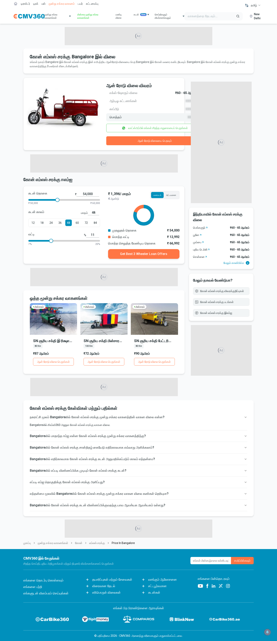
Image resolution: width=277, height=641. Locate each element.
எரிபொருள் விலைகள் (106, 592)
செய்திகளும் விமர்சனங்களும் (163, 16)
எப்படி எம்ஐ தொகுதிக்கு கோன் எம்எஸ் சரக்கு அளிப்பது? (67, 482)
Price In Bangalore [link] (123, 543)
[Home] (29, 16)
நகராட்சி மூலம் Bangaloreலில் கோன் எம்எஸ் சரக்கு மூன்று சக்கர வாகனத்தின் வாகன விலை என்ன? (97, 417)
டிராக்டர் (25, 3)
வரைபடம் (157, 195)
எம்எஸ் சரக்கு (97, 543)
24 (51, 222)
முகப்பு (27, 543)
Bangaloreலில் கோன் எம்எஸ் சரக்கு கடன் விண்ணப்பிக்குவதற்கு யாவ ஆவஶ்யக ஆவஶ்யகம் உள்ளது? (97, 505)
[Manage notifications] (267, 632)
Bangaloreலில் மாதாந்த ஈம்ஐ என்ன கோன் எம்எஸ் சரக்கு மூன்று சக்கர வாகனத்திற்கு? (88, 436)
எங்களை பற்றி (32, 587)
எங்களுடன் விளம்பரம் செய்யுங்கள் (46, 593)
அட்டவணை (171, 195)
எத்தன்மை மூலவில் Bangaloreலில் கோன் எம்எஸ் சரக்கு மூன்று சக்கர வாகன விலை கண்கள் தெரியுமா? (99, 494)
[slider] (57, 200)
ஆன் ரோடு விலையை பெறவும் (155, 140)
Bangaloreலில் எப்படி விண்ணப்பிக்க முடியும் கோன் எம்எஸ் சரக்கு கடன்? (78, 470)
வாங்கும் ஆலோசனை (162, 579)
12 (33, 222)
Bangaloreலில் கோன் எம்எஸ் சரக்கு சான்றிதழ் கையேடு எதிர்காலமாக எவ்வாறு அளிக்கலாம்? (92, 447)
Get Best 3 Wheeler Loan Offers (143, 254)
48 (68, 222)
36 (60, 222)
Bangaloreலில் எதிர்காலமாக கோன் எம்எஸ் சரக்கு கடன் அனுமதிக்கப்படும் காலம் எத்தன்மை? (92, 459)
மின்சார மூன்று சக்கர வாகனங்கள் (87, 16)
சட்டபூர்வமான (157, 586)
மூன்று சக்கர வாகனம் (62, 3)
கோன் (78, 543)
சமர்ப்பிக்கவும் (242, 560)
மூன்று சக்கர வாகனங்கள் (53, 543)
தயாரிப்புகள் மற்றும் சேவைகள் (112, 579)
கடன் (139, 14)
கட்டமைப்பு (92, 3)
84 (95, 222)
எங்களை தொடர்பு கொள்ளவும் (43, 580)
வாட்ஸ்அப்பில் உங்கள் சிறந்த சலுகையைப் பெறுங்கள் (158, 128)
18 (42, 222)
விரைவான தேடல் (103, 586)
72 (86, 222)
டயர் (80, 3)
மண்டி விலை (119, 16)
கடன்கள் (154, 592)
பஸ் (43, 3)
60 (77, 222)
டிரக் (35, 3)
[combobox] (255, 5)
